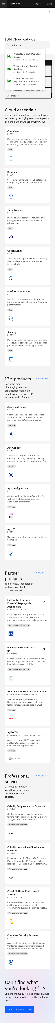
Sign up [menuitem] (49, 3)
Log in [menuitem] (38, 3)
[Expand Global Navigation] (3, 4)
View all (40, 378)
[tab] (28, 95)
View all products (15, 1009)
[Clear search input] (46, 45)
